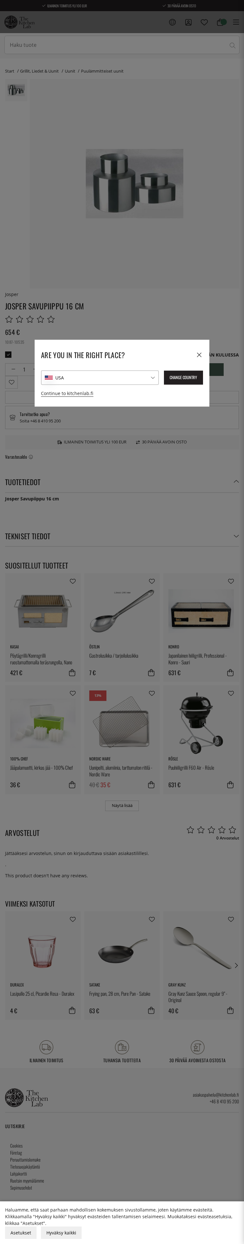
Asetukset (20, 1233)
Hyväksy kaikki (61, 1233)
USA (59, 378)
